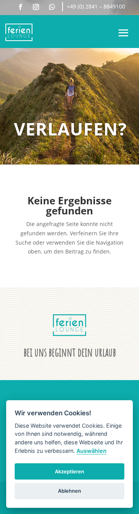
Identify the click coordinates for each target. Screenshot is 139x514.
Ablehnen (69, 491)
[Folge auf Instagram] (36, 7)
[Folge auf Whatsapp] (51, 7)
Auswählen (91, 450)
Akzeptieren (69, 471)
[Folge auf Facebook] (20, 7)
